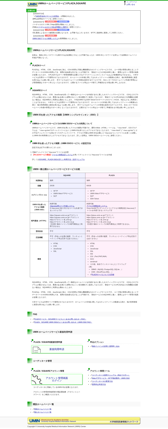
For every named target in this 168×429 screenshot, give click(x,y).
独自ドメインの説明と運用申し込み (106, 346)
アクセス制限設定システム (62, 155)
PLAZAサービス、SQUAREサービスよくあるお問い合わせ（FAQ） (60, 319)
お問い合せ (130, 4)
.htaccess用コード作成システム (62, 206)
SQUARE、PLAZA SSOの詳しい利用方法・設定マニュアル (62, 159)
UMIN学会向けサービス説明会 (47, 16)
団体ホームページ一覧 (42, 409)
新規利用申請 (56, 349)
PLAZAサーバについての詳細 (103, 275)
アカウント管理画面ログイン (57, 379)
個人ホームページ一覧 (42, 412)
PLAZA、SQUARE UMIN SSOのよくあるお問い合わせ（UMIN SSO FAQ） (63, 322)
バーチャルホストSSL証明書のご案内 (52, 27)
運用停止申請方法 (99, 384)
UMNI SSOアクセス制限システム (45, 38)
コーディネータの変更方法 (102, 381)
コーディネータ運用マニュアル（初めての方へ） (111, 375)
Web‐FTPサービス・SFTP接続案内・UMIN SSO (111, 378)
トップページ (131, 2)
